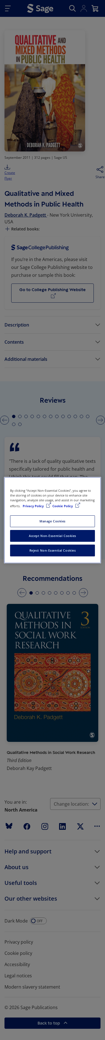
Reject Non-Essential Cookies (52, 550)
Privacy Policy (34, 506)
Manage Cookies (52, 521)
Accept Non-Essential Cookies (52, 536)
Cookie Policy (63, 506)
